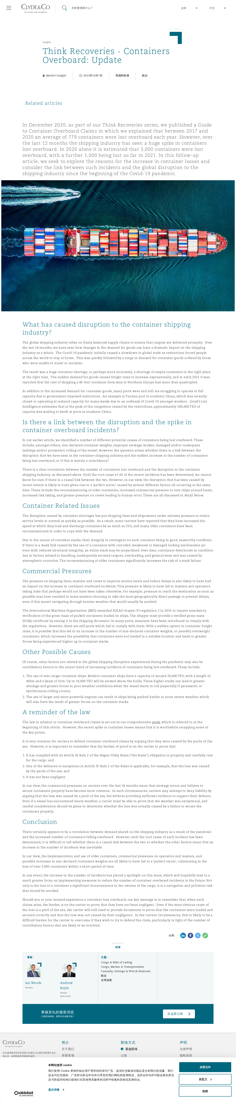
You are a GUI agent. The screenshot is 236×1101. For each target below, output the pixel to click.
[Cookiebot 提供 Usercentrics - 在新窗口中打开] (24, 1094)
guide (156, 722)
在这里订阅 (175, 1014)
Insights (47, 42)
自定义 (203, 1079)
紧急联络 (131, 1049)
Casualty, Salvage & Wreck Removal (125, 971)
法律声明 (186, 1049)
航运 (103, 975)
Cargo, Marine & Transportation (122, 966)
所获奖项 (68, 1055)
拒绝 (205, 1091)
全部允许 (205, 1067)
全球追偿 (106, 980)
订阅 (124, 1055)
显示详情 (53, 1089)
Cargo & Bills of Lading (116, 962)
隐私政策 (186, 1055)
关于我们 (68, 1049)
